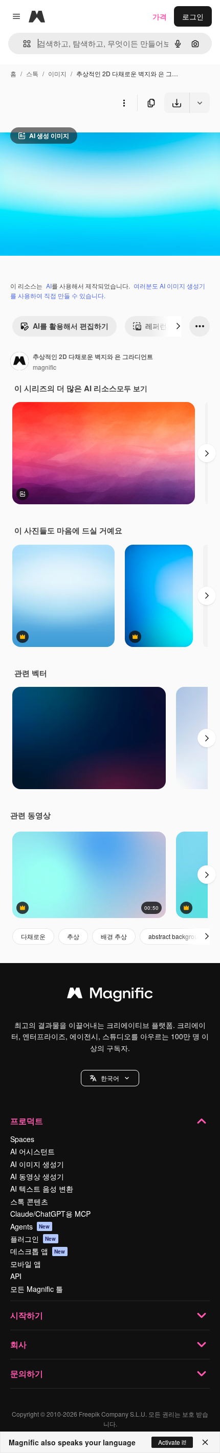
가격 (159, 16)
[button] (110, 1078)
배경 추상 (114, 936)
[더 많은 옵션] (124, 103)
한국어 (110, 1078)
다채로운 (33, 936)
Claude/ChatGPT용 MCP (50, 1214)
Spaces (22, 1139)
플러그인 (33, 1239)
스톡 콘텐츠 (29, 1201)
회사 (18, 1344)
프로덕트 (26, 1121)
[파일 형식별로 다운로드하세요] (199, 103)
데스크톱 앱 (37, 1251)
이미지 (57, 73)
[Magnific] (110, 995)
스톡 (32, 73)
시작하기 (26, 1315)
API (15, 1276)
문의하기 (26, 1373)
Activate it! (172, 1442)
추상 (73, 936)
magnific (44, 367)
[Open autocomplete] (23, 44)
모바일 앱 (25, 1264)
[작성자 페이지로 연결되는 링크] (19, 362)
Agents (30, 1226)
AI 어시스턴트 (32, 1151)
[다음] (178, 326)
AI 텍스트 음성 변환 (41, 1188)
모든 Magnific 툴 (36, 1289)
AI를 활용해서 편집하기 (70, 326)
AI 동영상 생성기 (37, 1176)
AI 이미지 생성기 (37, 1164)
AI (49, 285)
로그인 (193, 16)
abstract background (176, 936)
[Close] (205, 1442)
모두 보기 (132, 388)
